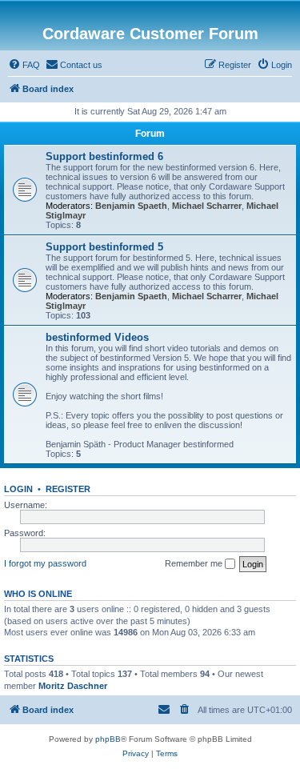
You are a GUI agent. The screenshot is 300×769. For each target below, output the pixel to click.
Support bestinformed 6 (104, 156)
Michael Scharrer (207, 205)
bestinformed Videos (97, 337)
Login (18, 489)
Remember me (195, 563)
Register (68, 489)
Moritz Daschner (72, 686)
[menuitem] (24, 64)
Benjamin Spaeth (131, 205)
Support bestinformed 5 (104, 247)
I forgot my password (45, 563)
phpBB (108, 739)
